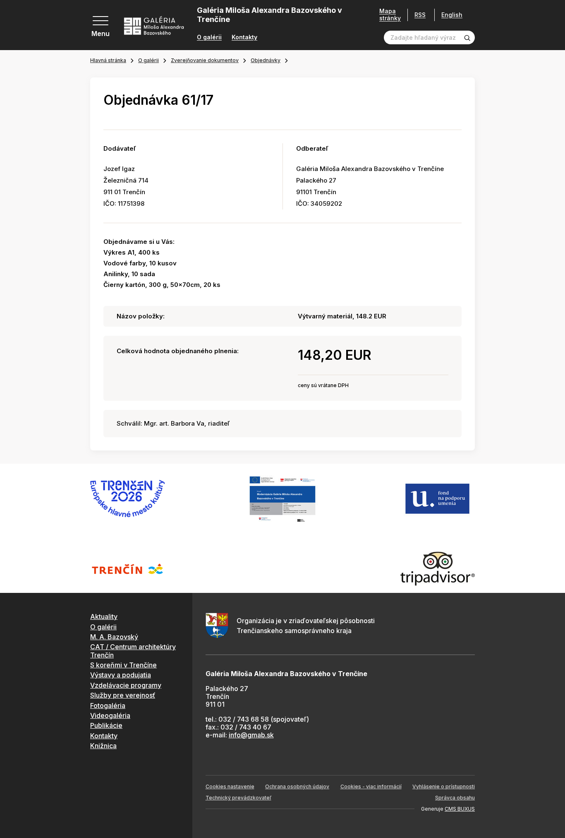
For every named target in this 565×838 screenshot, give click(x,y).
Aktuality (103, 616)
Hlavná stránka (108, 60)
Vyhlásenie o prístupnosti (443, 786)
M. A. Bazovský (114, 637)
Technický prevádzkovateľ (238, 798)
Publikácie (106, 725)
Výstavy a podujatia (120, 675)
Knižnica (103, 746)
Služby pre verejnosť (122, 695)
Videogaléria (110, 715)
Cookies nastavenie (230, 786)
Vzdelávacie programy (125, 685)
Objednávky (265, 60)
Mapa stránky (390, 15)
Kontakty (244, 37)
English (451, 15)
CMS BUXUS (460, 809)
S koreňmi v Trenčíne (123, 665)
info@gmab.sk (251, 735)
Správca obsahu (455, 798)
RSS (420, 14)
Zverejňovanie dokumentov (205, 60)
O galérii (209, 37)
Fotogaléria (107, 705)
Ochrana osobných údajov (297, 786)
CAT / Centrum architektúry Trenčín (133, 651)
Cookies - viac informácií (371, 786)
